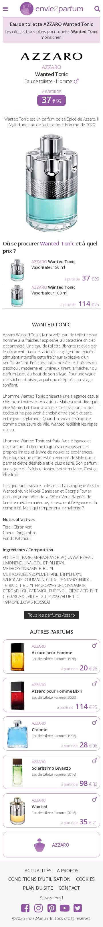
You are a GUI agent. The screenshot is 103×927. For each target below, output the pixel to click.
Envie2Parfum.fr (51, 9)
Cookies (85, 879)
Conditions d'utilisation (39, 879)
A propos (67, 870)
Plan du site (38, 888)
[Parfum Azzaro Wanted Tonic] (52, 231)
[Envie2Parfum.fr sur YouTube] (65, 906)
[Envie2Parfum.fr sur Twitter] (77, 906)
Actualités (38, 870)
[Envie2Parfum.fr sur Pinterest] (51, 906)
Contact (69, 888)
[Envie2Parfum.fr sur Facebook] (25, 906)
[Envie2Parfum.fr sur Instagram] (38, 906)
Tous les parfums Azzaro (51, 615)
